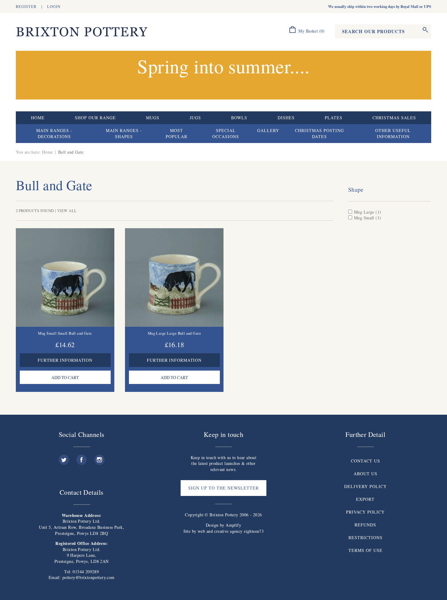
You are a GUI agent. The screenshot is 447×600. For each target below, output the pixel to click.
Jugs (195, 117)
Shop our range (95, 117)
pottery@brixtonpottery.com (88, 577)
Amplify (233, 525)
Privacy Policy (365, 512)
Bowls (239, 117)
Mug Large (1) (367, 212)
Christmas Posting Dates (319, 133)
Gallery (268, 130)
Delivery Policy (365, 486)
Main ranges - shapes (124, 133)
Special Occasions (225, 133)
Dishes (286, 117)
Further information (65, 360)
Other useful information (393, 133)
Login (54, 6)
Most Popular (176, 133)
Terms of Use (365, 550)
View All (67, 210)
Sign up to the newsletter (223, 488)
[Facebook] (81, 457)
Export (365, 499)
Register (26, 6)
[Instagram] (99, 457)
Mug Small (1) (367, 218)
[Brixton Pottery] (81, 32)
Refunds (365, 525)
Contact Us (365, 461)
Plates (333, 117)
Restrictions (365, 537)
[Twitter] (64, 457)
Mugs (152, 117)
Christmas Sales (394, 117)
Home (38, 117)
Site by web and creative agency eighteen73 (223, 531)
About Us (365, 473)
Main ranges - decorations (54, 133)
